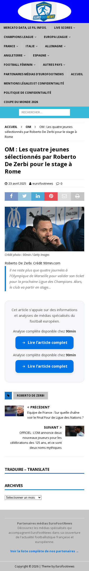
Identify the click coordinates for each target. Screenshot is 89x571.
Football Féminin (18, 65)
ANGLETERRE (13, 55)
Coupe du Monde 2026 (21, 102)
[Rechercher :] (44, 112)
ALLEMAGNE (54, 46)
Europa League (56, 37)
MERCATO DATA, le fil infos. (25, 28)
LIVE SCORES (63, 28)
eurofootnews (43, 183)
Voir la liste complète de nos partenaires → (44, 551)
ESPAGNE (39, 55)
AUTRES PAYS (52, 65)
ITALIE (30, 46)
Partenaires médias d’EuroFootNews (34, 74)
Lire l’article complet (47, 342)
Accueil (77, 74)
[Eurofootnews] (44, 20)
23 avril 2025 (17, 183)
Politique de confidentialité (27, 93)
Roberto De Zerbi (30, 395)
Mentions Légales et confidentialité (34, 83)
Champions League (18, 37)
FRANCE (9, 46)
